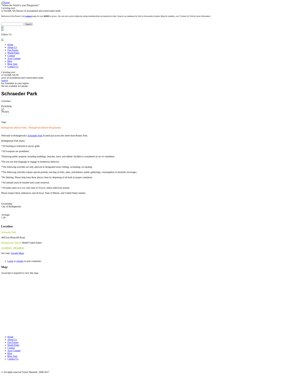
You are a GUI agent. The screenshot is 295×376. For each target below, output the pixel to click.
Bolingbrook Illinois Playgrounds (45, 127)
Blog (9, 61)
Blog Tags (12, 64)
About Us (12, 47)
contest (28, 16)
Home (10, 44)
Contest (11, 55)
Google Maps (17, 253)
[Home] (5, 2)
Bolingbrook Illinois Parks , (15, 127)
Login (10, 261)
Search (4, 80)
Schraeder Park (35, 135)
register (20, 261)
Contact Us (12, 66)
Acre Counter (14, 58)
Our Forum (12, 50)
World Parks (13, 53)
